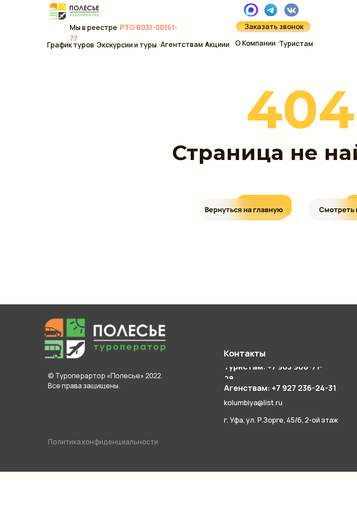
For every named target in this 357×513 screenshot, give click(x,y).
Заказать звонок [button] (274, 26)
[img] (271, 9)
